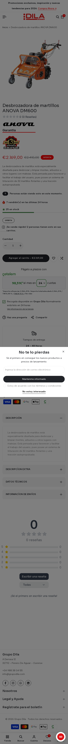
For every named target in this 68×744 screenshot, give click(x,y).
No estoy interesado (34, 391)
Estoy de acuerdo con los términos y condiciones (34, 385)
